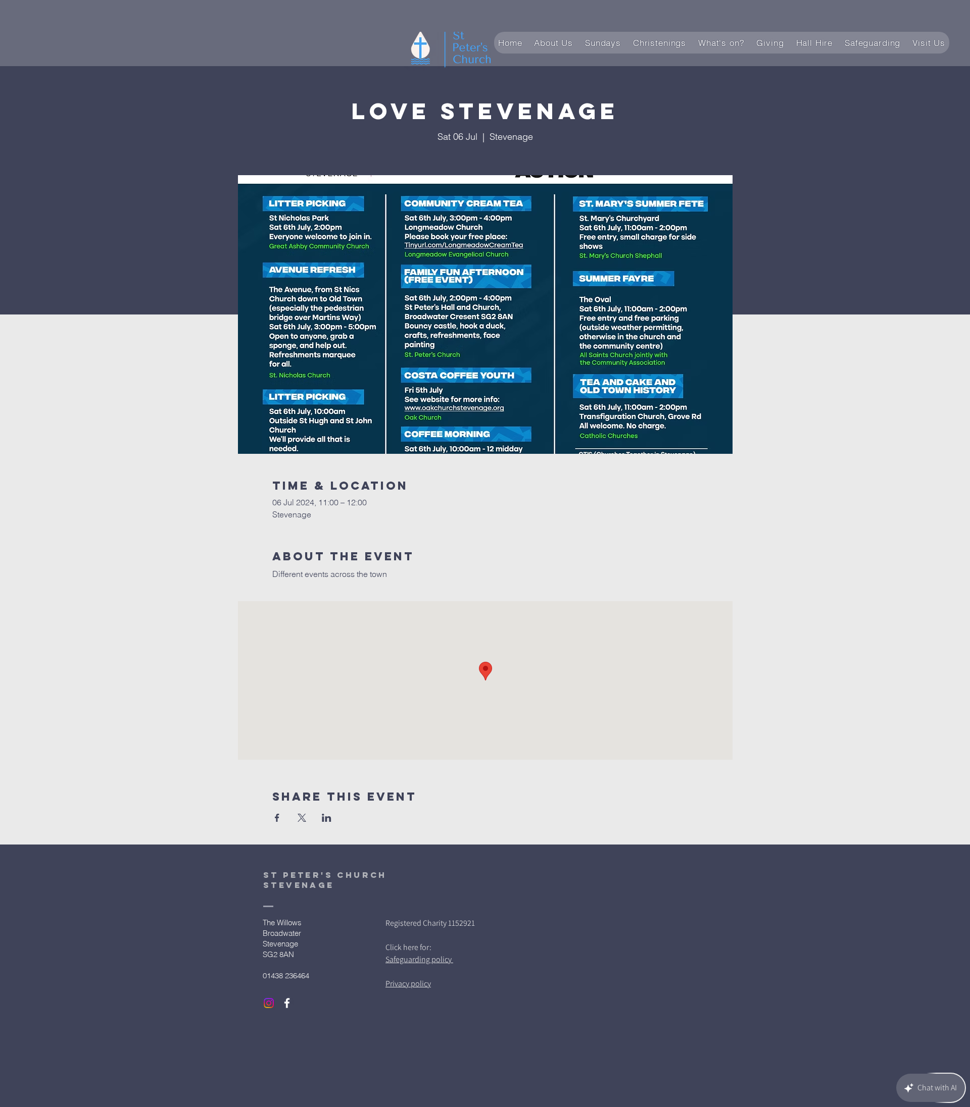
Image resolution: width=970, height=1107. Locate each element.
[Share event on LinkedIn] (326, 818)
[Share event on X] (302, 818)
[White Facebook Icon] (287, 1003)
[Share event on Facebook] (277, 818)
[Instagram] (268, 1003)
